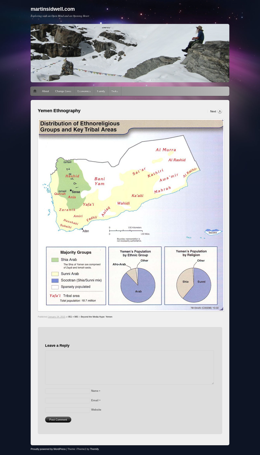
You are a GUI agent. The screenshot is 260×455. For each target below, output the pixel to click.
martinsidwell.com (53, 9)
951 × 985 (73, 316)
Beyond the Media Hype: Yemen (96, 316)
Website (96, 409)
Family (101, 91)
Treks (114, 91)
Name (95, 390)
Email (95, 400)
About (45, 91)
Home (35, 91)
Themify (94, 449)
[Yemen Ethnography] (130, 215)
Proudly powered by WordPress (48, 449)
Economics (84, 91)
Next (213, 111)
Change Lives (63, 91)
